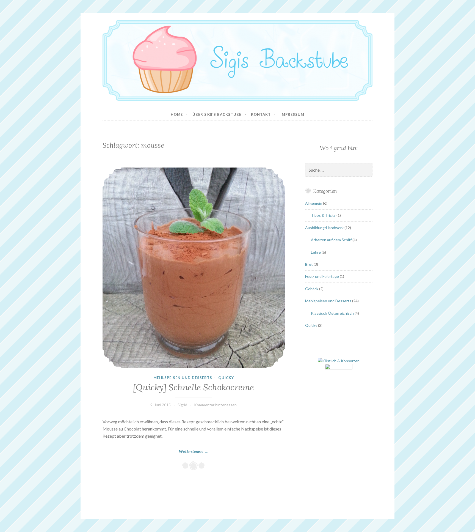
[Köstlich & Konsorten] (339, 360)
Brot (309, 264)
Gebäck (311, 288)
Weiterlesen (193, 451)
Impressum (292, 114)
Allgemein (313, 203)
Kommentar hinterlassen (215, 404)
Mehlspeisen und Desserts (182, 377)
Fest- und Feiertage (322, 276)
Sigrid (182, 404)
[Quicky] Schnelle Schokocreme (193, 387)
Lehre (316, 252)
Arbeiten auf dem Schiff (331, 239)
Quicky (226, 377)
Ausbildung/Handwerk (324, 227)
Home (177, 114)
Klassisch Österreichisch (332, 313)
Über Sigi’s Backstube (216, 114)
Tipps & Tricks (323, 215)
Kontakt (261, 114)
